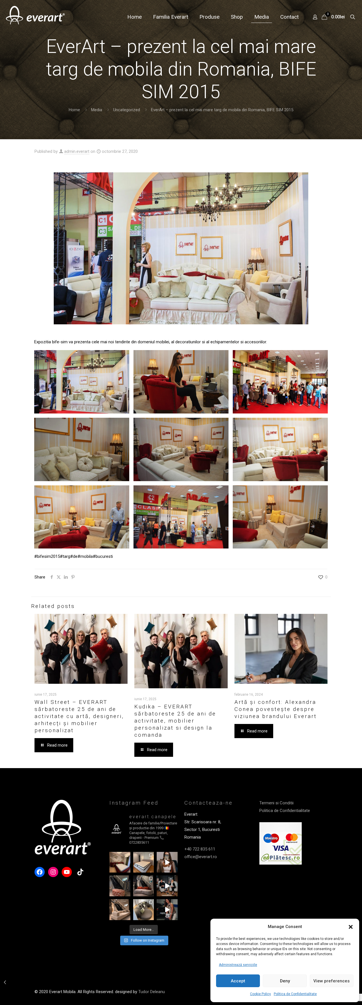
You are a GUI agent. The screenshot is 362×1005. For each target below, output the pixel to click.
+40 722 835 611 (199, 849)
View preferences (331, 980)
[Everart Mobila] (35, 17)
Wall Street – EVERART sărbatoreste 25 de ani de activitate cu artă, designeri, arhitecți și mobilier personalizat (79, 716)
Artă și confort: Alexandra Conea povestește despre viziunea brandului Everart (275, 709)
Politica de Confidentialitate (295, 994)
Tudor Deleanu (151, 991)
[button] (351, 927)
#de (73, 556)
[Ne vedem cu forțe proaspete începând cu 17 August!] (119, 909)
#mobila (85, 556)
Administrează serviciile (238, 965)
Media (96, 109)
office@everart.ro (200, 856)
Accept (238, 980)
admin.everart (76, 151)
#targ (65, 556)
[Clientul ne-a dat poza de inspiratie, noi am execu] (143, 862)
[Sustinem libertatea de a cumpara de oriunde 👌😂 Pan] (167, 909)
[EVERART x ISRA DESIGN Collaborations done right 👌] (143, 885)
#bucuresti (103, 556)
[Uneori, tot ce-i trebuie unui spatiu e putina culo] (119, 885)
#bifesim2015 (47, 556)
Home (74, 109)
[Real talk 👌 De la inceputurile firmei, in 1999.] (167, 885)
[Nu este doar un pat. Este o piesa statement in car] (119, 862)
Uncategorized (126, 109)
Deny (285, 980)
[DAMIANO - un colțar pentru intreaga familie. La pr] (143, 909)
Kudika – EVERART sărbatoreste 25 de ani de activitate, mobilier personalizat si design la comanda (175, 720)
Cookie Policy (260, 994)
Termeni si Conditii (276, 802)
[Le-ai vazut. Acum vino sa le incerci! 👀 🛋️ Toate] (167, 862)
